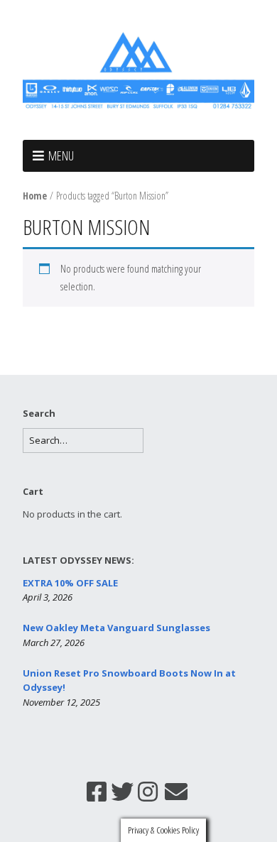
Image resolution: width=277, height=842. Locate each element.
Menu (61, 155)
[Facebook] (97, 791)
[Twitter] (122, 791)
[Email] (176, 791)
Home (35, 195)
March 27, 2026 (54, 642)
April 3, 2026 (47, 597)
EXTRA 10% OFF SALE (70, 582)
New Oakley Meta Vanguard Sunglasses (116, 627)
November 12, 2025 (61, 702)
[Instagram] (148, 791)
